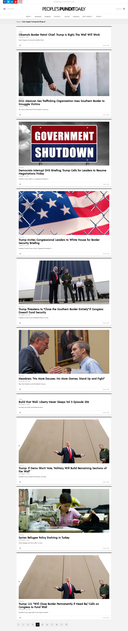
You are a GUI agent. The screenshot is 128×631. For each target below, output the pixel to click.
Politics (21, 98)
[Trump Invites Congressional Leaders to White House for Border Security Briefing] (64, 213)
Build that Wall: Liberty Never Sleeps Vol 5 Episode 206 (54, 402)
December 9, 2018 (24, 540)
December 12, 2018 (24, 404)
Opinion (21, 535)
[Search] (123, 9)
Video (20, 32)
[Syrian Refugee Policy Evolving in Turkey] (64, 511)
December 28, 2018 (24, 315)
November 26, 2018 (24, 609)
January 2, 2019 (24, 176)
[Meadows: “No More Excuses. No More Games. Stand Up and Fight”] (64, 352)
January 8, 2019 (24, 37)
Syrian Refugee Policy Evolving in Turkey (44, 537)
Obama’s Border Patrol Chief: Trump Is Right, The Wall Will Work (59, 34)
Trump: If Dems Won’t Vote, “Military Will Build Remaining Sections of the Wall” (63, 469)
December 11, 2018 (24, 474)
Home (18, 22)
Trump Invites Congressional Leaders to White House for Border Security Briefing (59, 241)
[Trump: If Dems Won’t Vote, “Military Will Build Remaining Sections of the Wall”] (64, 441)
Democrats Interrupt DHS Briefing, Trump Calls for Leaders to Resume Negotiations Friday (62, 171)
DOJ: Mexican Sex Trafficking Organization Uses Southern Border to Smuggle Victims (62, 102)
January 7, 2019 (23, 106)
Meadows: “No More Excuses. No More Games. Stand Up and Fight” (62, 378)
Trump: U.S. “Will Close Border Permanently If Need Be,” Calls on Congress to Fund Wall (59, 605)
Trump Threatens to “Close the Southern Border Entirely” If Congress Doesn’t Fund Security (61, 310)
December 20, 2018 (24, 381)
